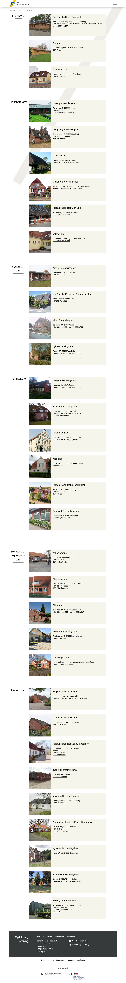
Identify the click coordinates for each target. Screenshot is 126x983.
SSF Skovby (57, 912)
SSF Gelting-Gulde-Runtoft (63, 112)
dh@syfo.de (57, 494)
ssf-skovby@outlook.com (62, 910)
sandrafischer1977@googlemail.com (67, 439)
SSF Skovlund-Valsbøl (61, 215)
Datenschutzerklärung (76, 960)
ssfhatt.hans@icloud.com (62, 416)
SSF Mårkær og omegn (62, 831)
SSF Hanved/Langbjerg (62, 138)
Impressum (60, 960)
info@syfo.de (42, 952)
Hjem (43, 960)
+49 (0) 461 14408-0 (45, 949)
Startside (12, 10)
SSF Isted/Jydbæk (60, 777)
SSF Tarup (57, 50)
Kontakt (51, 960)
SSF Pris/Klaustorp (60, 588)
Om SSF (20, 10)
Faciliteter (29, 10)
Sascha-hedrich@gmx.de (63, 136)
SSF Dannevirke (59, 755)
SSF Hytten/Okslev (60, 562)
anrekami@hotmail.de (61, 518)
